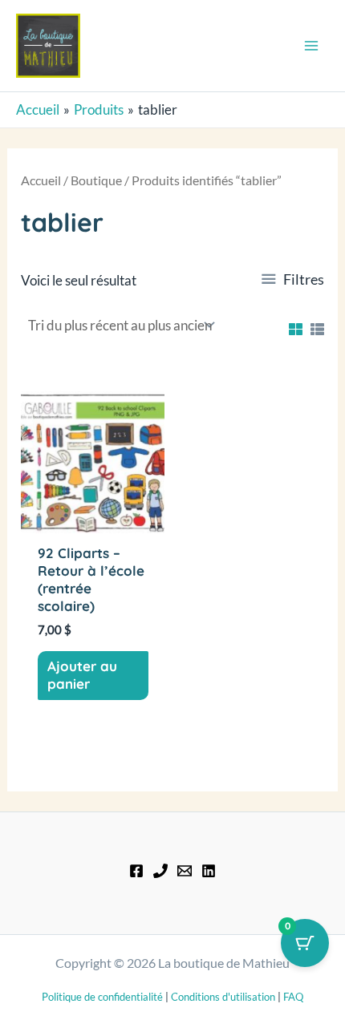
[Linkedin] (208, 871)
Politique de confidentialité (102, 996)
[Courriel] (184, 871)
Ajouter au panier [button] (82, 675)
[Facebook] (136, 871)
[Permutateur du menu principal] (311, 45)
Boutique (96, 180)
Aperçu (93, 518)
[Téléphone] (160, 871)
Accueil (41, 180)
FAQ (293, 996)
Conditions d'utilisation (223, 996)
